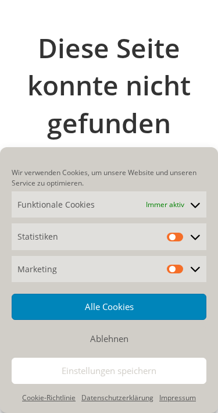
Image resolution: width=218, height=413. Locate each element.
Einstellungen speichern (109, 370)
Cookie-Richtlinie (49, 398)
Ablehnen (109, 338)
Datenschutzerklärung (117, 398)
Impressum (177, 398)
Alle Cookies (109, 306)
